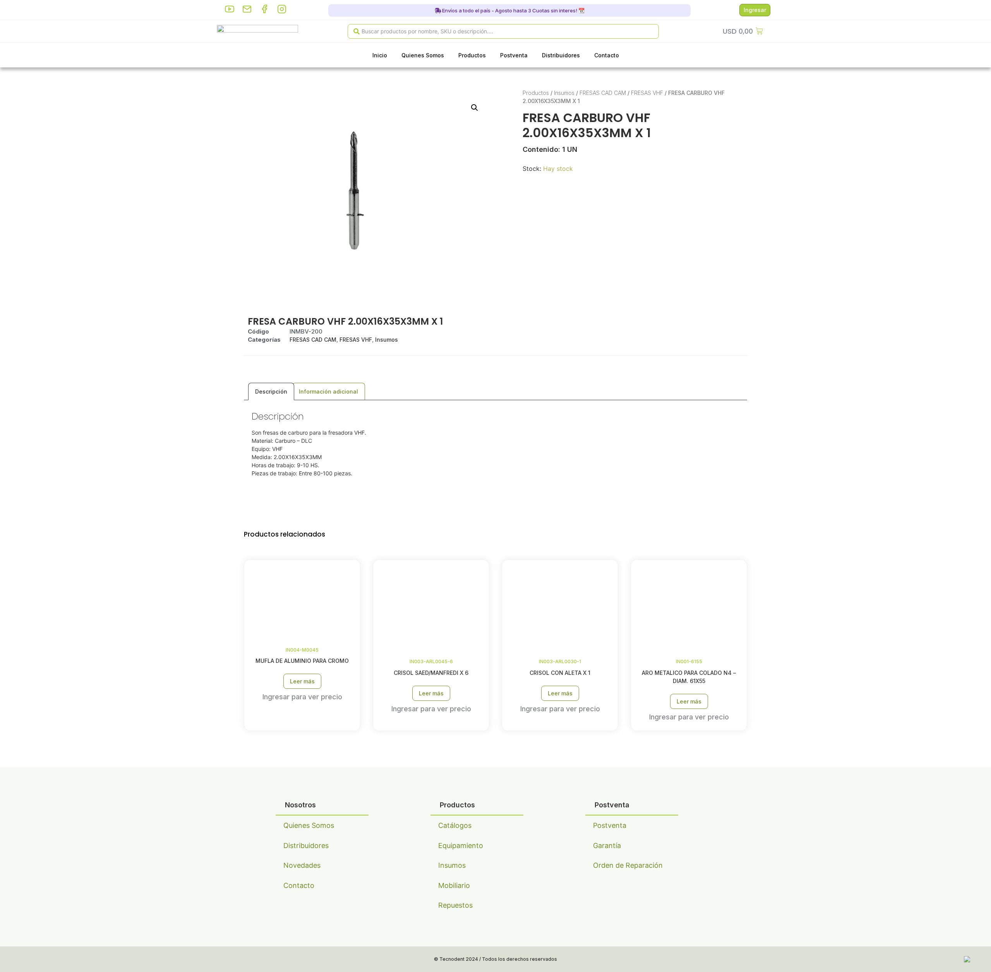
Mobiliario (454, 885)
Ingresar (755, 10)
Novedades (302, 865)
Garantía (607, 845)
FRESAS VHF (647, 92)
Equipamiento (460, 845)
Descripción (271, 391)
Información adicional (328, 391)
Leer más (302, 681)
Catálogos (454, 825)
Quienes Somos (422, 55)
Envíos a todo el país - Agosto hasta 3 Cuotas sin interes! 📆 (513, 10)
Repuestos (455, 905)
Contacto (606, 55)
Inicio (379, 55)
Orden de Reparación (628, 865)
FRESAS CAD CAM (603, 92)
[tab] (271, 391)
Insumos (564, 92)
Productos (472, 55)
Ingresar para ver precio (302, 697)
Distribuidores (561, 55)
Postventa (514, 55)
